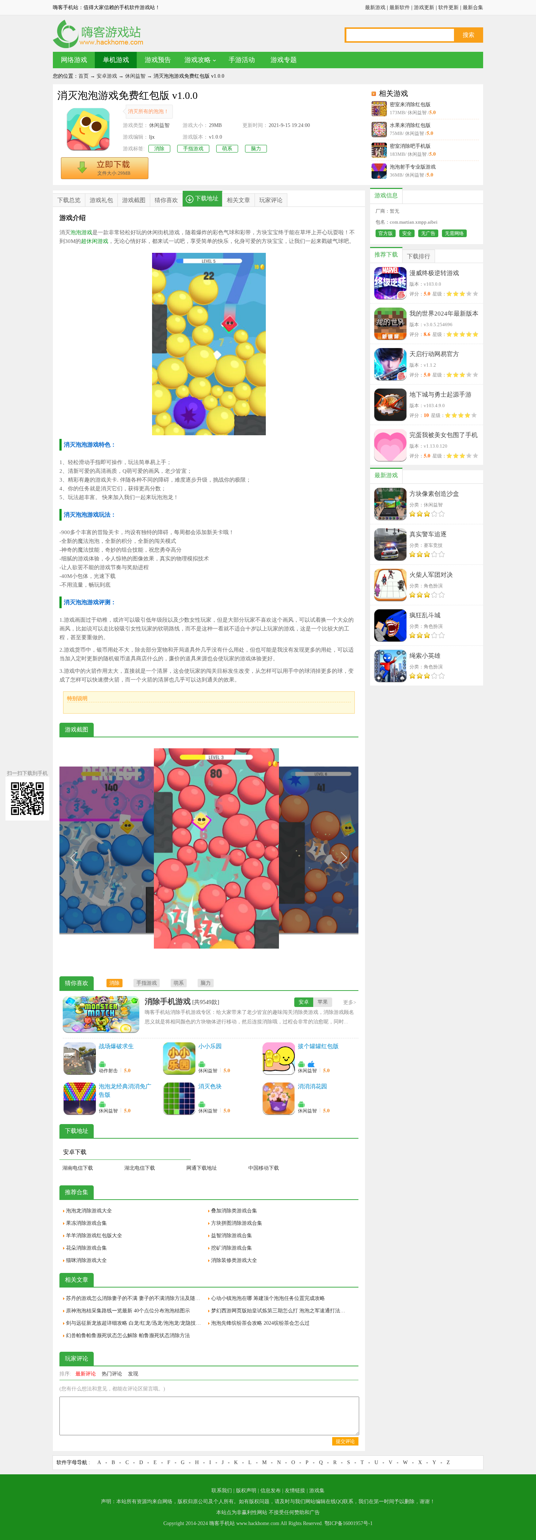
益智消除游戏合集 (231, 1235)
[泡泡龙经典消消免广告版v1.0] (79, 1098)
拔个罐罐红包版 (318, 1046)
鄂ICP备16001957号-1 (349, 1523)
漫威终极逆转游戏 (434, 273)
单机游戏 (116, 59)
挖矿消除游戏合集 (231, 1248)
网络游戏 (74, 59)
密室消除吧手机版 (410, 146)
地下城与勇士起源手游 (440, 394)
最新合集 (473, 7)
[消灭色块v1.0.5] (179, 1098)
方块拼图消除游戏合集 (236, 1223)
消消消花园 (312, 1086)
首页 (83, 76)
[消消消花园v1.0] (278, 1098)
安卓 (304, 1002)
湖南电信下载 (77, 1168)
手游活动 (242, 59)
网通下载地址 (201, 1168)
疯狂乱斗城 (424, 615)
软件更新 (448, 7)
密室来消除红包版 (410, 104)
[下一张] (283, 857)
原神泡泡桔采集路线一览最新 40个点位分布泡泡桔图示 (128, 1310)
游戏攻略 (198, 59)
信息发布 (270, 1490)
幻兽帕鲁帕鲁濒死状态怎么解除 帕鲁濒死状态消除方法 (128, 1335)
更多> (349, 1002)
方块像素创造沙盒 (434, 493)
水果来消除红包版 (410, 125)
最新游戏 (375, 7)
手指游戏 (193, 148)
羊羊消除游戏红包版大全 (94, 1235)
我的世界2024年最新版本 (443, 313)
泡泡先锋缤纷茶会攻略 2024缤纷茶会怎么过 (260, 1323)
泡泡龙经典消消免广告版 (125, 1090)
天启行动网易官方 (434, 354)
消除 (159, 148)
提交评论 (345, 1441)
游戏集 (317, 1490)
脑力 (256, 148)
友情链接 (295, 1490)
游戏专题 (284, 59)
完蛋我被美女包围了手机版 (443, 436)
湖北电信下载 (139, 1168)
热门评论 (112, 1374)
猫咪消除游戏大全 (86, 1260)
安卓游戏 (107, 76)
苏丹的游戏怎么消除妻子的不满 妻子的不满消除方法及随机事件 (135, 1298)
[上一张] (134, 857)
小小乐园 (210, 1046)
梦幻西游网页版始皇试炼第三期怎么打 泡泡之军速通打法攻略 (280, 1310)
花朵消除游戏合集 (86, 1248)
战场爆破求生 (116, 1046)
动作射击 (108, 1070)
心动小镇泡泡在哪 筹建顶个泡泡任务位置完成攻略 (268, 1298)
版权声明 (246, 1490)
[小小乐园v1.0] (179, 1058)
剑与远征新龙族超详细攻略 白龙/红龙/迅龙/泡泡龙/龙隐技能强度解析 (135, 1323)
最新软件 (399, 7)
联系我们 (221, 1490)
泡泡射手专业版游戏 (413, 167)
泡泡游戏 (81, 232)
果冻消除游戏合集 (86, 1223)
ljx (152, 137)
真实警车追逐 (428, 534)
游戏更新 (424, 7)
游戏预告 (158, 59)
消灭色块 (210, 1086)
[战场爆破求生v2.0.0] (79, 1058)
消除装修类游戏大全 (234, 1260)
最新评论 (85, 1374)
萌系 (227, 148)
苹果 (323, 1002)
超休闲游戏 (94, 241)
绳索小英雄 (424, 655)
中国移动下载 (263, 1168)
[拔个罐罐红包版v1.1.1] (278, 1058)
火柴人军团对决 (431, 574)
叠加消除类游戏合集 (234, 1210)
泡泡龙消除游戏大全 (89, 1210)
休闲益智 (135, 76)
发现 (133, 1374)
